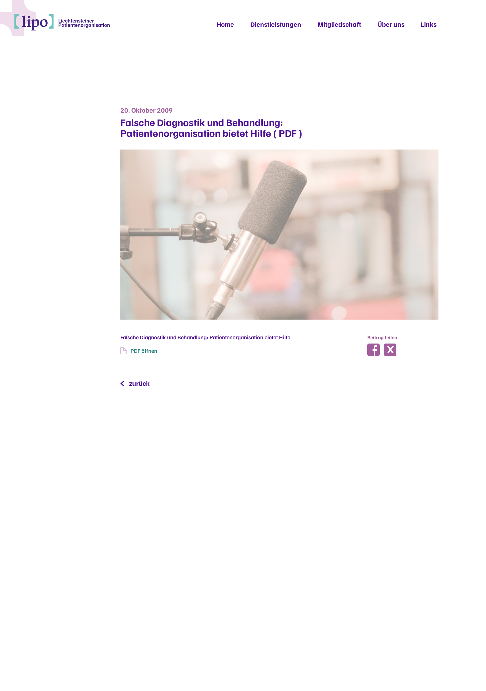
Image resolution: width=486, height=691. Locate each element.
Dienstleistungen (275, 24)
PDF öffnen (143, 350)
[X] (390, 350)
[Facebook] (373, 350)
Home (225, 24)
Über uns (390, 24)
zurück (139, 383)
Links (428, 24)
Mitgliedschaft (339, 24)
